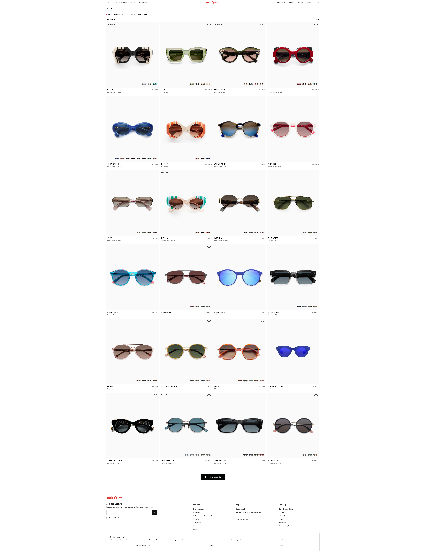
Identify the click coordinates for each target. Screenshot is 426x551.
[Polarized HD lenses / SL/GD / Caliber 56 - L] (208, 306)
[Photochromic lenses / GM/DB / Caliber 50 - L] (202, 380)
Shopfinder (196, 512)
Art (194, 526)
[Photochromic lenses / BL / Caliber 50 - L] (208, 158)
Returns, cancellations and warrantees (248, 512)
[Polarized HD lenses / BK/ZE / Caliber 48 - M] (304, 84)
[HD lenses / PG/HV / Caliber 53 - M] (261, 232)
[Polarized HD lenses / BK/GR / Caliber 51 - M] (309, 454)
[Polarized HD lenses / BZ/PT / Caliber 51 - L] (186, 454)
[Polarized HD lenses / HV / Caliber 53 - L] (309, 306)
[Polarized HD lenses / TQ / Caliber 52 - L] (149, 158)
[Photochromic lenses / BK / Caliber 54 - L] (149, 84)
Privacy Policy (286, 540)
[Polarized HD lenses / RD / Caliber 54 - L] (261, 454)
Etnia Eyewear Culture (286, 509)
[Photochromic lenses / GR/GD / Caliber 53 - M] (256, 232)
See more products (213, 477)
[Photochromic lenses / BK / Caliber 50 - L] (202, 158)
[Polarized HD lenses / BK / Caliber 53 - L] (298, 306)
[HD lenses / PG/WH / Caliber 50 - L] (208, 380)
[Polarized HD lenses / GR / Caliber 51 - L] (250, 380)
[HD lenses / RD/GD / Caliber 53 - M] (154, 232)
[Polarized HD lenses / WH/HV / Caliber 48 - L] (208, 84)
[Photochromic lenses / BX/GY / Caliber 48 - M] (298, 84)
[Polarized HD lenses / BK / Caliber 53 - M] (143, 232)
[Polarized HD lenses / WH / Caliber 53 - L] (315, 306)
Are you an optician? (286, 526)
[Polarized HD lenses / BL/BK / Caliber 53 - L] (304, 306)
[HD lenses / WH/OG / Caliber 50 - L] (197, 158)
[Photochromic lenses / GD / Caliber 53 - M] (149, 232)
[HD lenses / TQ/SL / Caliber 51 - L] (208, 454)
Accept (211, 545)
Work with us (283, 516)
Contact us (239, 516)
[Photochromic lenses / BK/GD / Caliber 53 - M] (245, 232)
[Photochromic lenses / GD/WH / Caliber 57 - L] (154, 380)
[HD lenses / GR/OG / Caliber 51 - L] (202, 454)
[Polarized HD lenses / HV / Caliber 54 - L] (256, 454)
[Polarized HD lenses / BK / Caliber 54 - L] (245, 454)
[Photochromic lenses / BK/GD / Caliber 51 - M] (245, 380)
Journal (195, 529)
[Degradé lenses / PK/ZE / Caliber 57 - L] (138, 380)
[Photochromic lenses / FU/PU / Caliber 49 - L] (256, 84)
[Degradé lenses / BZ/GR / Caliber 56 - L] (197, 306)
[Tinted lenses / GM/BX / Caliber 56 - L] (191, 306)
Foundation (282, 522)
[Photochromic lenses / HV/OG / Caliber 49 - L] (261, 84)
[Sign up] (154, 512)
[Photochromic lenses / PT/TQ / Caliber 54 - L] (154, 84)
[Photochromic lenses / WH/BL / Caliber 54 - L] (143, 84)
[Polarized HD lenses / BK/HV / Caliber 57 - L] (143, 380)
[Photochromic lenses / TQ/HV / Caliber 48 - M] (315, 84)
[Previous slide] (109, 55)
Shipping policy (241, 509)
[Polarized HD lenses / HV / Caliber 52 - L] (143, 158)
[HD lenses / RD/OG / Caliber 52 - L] (208, 232)
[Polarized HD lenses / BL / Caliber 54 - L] (250, 454)
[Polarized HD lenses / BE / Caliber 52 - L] (122, 158)
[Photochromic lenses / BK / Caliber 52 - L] (202, 232)
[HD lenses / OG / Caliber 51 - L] (261, 380)
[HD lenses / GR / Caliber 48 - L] (191, 84)
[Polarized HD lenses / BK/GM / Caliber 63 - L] (304, 232)
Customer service (242, 519)
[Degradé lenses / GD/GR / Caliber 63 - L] (309, 232)
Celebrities (196, 519)
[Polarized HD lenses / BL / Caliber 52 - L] (116, 158)
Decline (280, 545)
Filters (318, 19)
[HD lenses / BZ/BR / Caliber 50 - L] (197, 380)
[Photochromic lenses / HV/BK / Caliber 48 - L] (202, 84)
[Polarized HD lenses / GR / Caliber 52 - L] (138, 158)
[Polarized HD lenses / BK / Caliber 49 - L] (250, 84)
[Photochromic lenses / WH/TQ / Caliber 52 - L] (197, 232)
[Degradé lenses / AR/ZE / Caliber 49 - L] (245, 84)
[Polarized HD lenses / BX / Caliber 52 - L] (133, 158)
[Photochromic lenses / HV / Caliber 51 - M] (315, 454)
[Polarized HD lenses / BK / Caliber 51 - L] (191, 454)
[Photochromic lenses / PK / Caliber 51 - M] (240, 380)
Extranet (281, 512)
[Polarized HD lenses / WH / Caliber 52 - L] (154, 158)
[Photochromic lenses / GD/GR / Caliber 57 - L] (149, 380)
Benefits (281, 519)
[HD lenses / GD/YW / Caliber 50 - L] (191, 380)
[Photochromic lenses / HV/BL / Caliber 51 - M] (256, 380)
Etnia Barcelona (198, 509)
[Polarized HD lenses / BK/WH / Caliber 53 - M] (250, 232)
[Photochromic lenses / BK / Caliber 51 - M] (304, 454)
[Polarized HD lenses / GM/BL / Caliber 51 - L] (197, 454)
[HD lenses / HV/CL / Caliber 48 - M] (309, 84)
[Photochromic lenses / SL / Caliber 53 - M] (138, 232)
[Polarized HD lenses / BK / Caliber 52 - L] (127, 158)
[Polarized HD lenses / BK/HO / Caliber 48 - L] (197, 84)
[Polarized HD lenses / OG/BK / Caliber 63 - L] (315, 232)
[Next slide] (155, 55)
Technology (197, 522)
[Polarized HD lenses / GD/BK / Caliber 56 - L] (202, 306)
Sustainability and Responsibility (203, 516)
